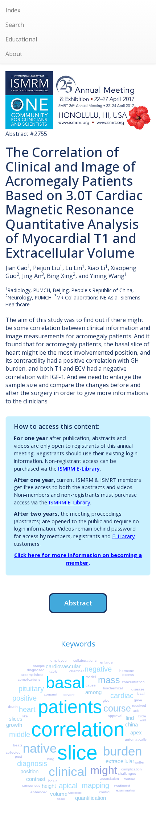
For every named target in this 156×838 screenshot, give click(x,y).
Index (12, 10)
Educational (21, 39)
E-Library (123, 536)
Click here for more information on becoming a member (78, 558)
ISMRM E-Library (79, 468)
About (13, 54)
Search (14, 25)
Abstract (78, 602)
